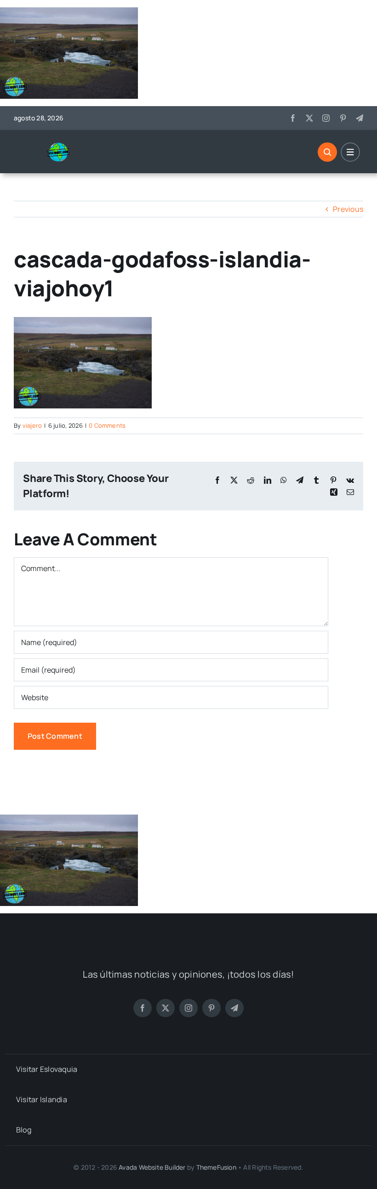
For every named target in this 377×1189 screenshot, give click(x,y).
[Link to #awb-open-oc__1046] (327, 152)
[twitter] (309, 118)
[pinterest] (343, 118)
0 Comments (107, 425)
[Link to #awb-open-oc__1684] (350, 152)
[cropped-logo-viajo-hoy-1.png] (62, 146)
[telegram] (359, 118)
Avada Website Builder (152, 1167)
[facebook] (293, 118)
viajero (32, 425)
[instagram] (326, 118)
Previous (348, 209)
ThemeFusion (216, 1167)
